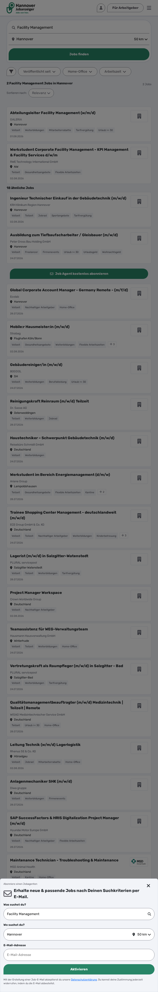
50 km (142, 934)
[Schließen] (148, 885)
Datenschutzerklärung (84, 979)
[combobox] (77, 914)
